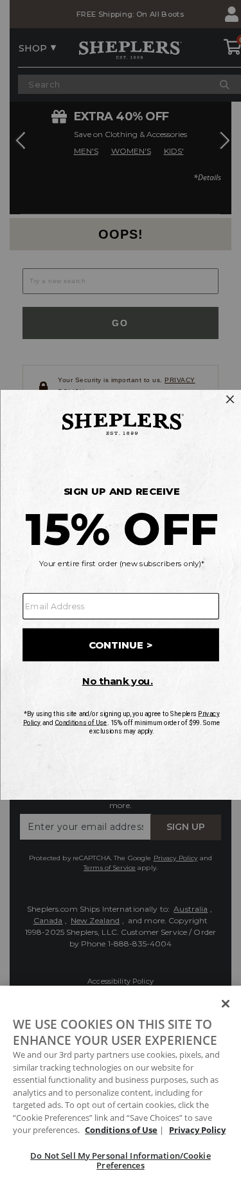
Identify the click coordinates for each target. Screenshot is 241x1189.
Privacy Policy (197, 1130)
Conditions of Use (121, 1130)
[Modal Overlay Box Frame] (120, 595)
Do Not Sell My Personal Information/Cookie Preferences (120, 1161)
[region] (120, 1087)
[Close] (225, 1004)
